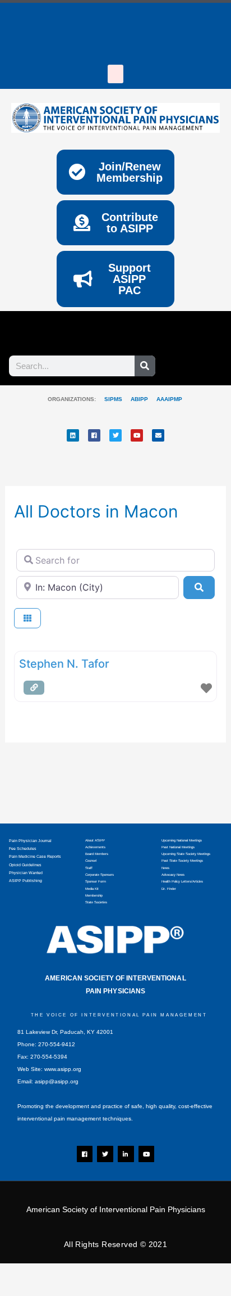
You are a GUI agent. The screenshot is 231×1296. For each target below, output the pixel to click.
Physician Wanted (26, 873)
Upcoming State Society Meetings (185, 854)
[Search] (145, 366)
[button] (115, 74)
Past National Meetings (178, 847)
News (165, 868)
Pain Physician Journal (30, 841)
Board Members (96, 854)
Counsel (90, 860)
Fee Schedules (22, 848)
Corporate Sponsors (99, 874)
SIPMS (109, 399)
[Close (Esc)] (165, 1274)
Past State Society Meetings (182, 860)
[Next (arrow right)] (70, 1290)
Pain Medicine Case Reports (35, 856)
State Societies (96, 902)
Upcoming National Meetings (181, 840)
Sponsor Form (95, 881)
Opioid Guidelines (25, 865)
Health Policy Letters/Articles (182, 881)
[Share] (117, 1274)
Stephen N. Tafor (64, 663)
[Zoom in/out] (22, 1274)
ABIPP (139, 399)
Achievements (95, 847)
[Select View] (27, 618)
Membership (94, 895)
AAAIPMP (169, 399)
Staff (89, 868)
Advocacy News (172, 874)
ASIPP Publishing (25, 881)
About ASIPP (95, 840)
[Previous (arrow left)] (22, 1290)
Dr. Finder (168, 888)
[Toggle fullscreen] (70, 1274)
